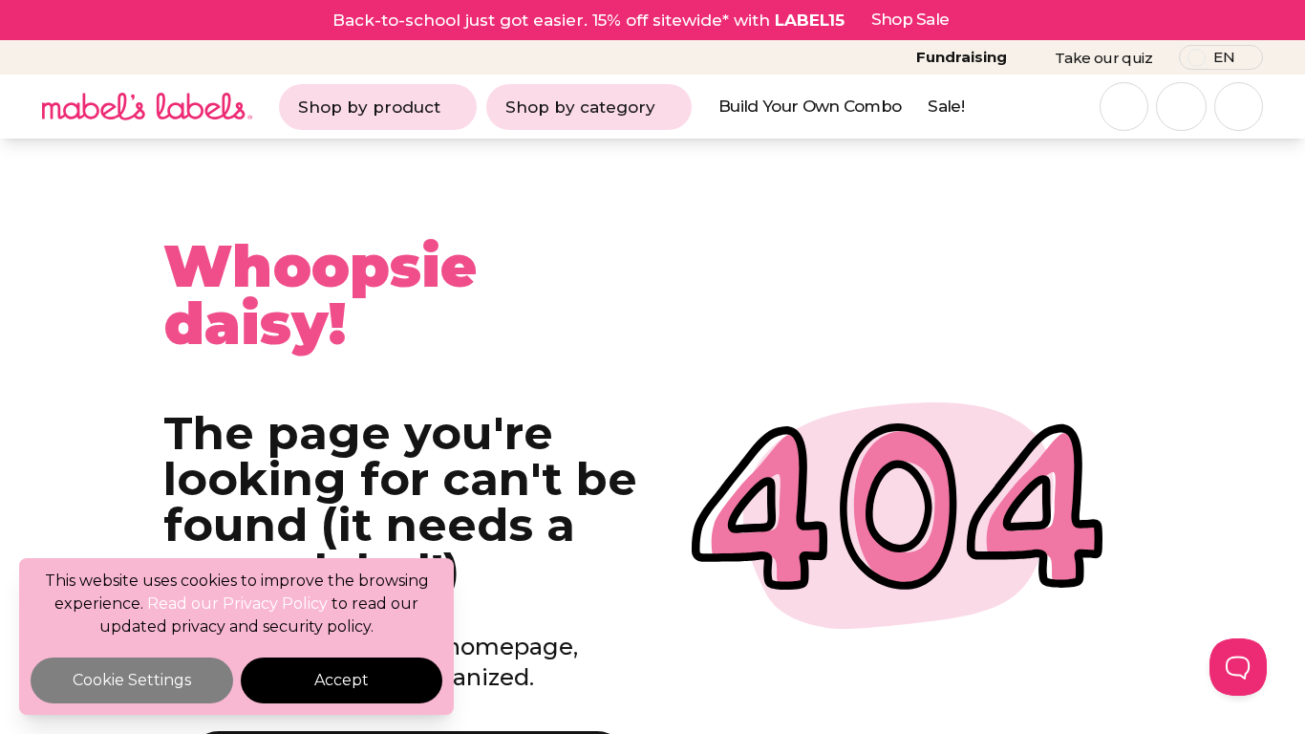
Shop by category (580, 107)
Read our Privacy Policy (237, 603)
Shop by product (369, 107)
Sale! (946, 106)
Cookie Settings (132, 680)
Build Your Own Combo (809, 106)
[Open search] (1124, 106)
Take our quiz (1103, 58)
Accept (341, 680)
